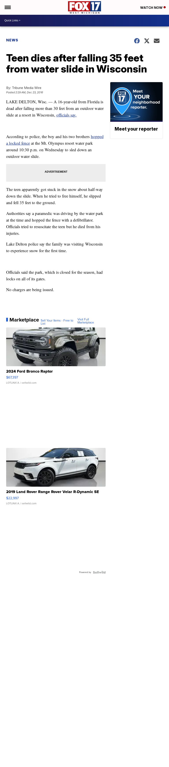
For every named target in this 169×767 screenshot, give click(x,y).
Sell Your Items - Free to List (57, 322)
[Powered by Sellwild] (99, 572)
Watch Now (151, 8)
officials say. (66, 115)
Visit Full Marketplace (85, 321)
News (12, 40)
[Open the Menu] (7, 7)
